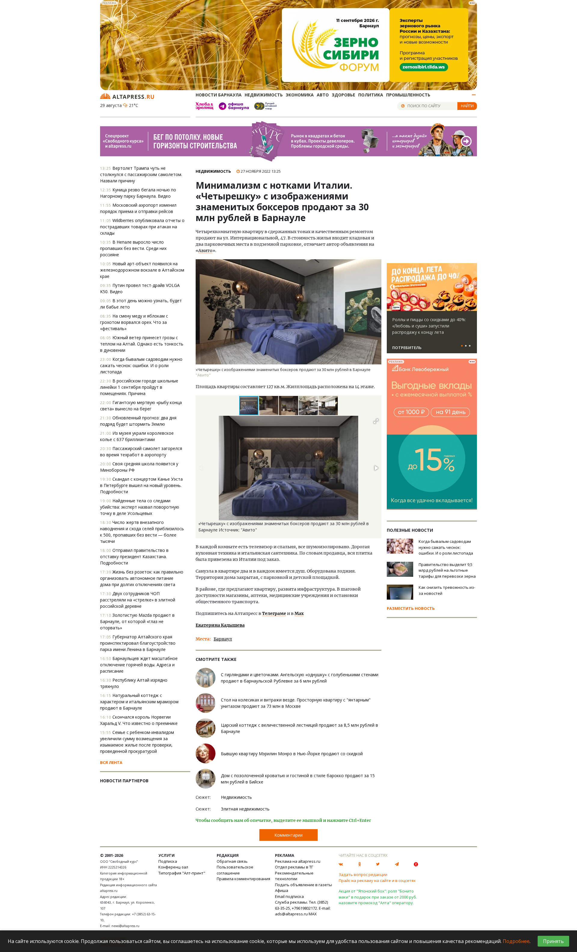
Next (471, 287)
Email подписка (289, 896)
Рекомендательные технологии (294, 876)
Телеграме (274, 613)
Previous (392, 287)
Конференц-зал (173, 867)
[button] (269, 405)
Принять (553, 941)
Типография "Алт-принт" (181, 873)
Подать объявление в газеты (303, 884)
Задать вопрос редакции (363, 874)
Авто (323, 95)
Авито (205, 250)
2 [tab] (465, 346)
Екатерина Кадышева (220, 625)
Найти (467, 105)
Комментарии (288, 835)
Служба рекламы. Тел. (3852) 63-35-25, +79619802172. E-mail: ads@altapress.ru (303, 908)
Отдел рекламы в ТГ (294, 867)
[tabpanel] (432, 311)
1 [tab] (461, 346)
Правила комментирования (243, 878)
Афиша (281, 890)
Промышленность (408, 95)
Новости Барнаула (219, 95)
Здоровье (343, 95)
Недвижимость (264, 95)
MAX (313, 914)
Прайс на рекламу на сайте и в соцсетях (377, 880)
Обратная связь (232, 861)
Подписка (167, 861)
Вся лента (111, 762)
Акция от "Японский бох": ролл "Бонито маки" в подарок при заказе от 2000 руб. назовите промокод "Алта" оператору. (378, 896)
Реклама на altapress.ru (297, 861)
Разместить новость (411, 608)
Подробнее (516, 941)
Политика (370, 95)
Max (299, 613)
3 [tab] (469, 346)
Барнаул (223, 639)
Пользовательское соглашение (235, 870)
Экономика (300, 95)
